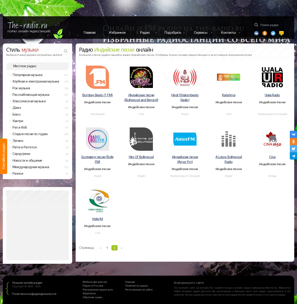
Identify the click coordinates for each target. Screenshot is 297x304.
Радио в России (93, 285)
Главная (90, 32)
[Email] (281, 33)
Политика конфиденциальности (34, 294)
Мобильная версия (95, 282)
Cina (272, 157)
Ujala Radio (272, 95)
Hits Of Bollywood (141, 157)
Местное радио (24, 66)
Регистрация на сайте (139, 289)
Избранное (117, 32)
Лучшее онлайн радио (27, 282)
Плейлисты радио (136, 285)
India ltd (97, 219)
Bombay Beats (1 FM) (97, 95)
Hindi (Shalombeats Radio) (184, 97)
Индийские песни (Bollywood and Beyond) (141, 97)
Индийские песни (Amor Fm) (185, 159)
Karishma (228, 95)
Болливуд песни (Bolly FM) (97, 159)
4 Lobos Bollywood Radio (228, 159)
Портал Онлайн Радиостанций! (28, 31)
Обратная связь (92, 297)
